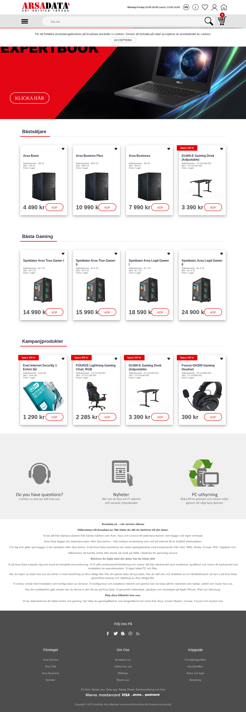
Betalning (195, 679)
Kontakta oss (41, 441)
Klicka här (29, 98)
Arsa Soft (50, 666)
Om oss (123, 650)
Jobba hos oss (123, 666)
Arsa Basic (31, 155)
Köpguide (195, 650)
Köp (54, 207)
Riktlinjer (123, 673)
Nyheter (123, 441)
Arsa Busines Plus (89, 155)
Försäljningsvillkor (195, 659)
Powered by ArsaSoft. (160, 704)
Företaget (50, 650)
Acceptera (123, 40)
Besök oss (123, 679)
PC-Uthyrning (205, 441)
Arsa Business (139, 155)
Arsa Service (50, 659)
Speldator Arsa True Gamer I (43, 260)
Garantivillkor (195, 666)
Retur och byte (195, 673)
